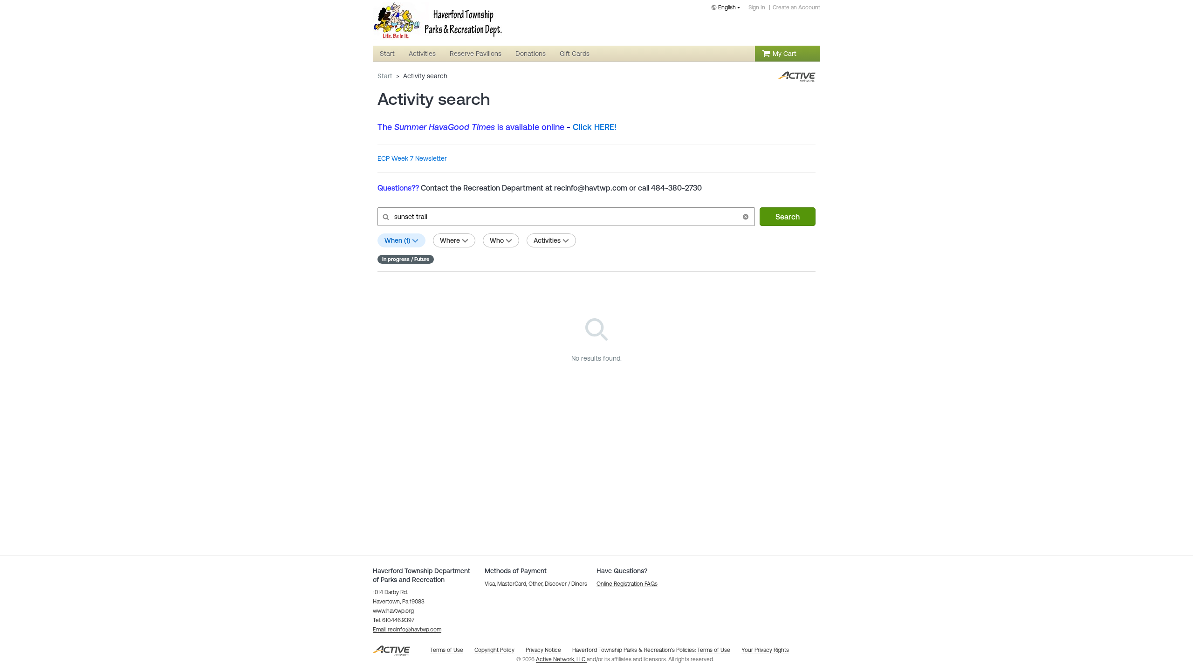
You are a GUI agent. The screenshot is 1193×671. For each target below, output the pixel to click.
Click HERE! (595, 127)
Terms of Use (713, 650)
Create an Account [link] (796, 7)
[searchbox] (565, 217)
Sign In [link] (756, 7)
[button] (745, 216)
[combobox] (727, 8)
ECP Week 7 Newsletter (412, 158)
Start (384, 76)
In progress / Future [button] (405, 259)
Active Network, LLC (561, 659)
